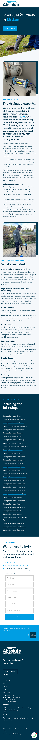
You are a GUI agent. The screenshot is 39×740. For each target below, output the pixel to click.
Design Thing (17, 734)
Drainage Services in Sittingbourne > (15, 426)
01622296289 (10, 695)
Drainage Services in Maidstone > (14, 480)
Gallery (5, 684)
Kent (22, 117)
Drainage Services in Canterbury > (14, 440)
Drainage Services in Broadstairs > (14, 527)
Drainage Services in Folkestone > (14, 477)
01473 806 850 (12, 700)
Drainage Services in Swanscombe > (15, 473)
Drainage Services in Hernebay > (14, 507)
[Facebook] (6, 715)
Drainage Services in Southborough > (15, 446)
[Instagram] (3, 715)
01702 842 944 (10, 562)
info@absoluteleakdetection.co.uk (16, 565)
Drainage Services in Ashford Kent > (15, 501)
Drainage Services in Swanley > (13, 453)
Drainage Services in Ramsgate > (14, 460)
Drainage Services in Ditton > (12, 504)
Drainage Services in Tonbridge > (14, 419)
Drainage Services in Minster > (13, 443)
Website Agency (7, 734)
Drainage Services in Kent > (12, 416)
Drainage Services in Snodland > (13, 436)
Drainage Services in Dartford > (13, 514)
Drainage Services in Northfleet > (14, 456)
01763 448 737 (16, 698)
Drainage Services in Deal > (12, 511)
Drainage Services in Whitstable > (14, 429)
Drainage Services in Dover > (12, 497)
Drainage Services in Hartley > (13, 433)
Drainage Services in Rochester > (14, 490)
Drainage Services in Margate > (13, 470)
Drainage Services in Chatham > (13, 423)
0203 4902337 (12, 702)
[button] (34, 735)
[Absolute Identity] (11, 1)
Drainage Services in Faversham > (14, 487)
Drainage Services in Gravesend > (14, 463)
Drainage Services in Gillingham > (14, 467)
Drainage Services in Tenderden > (14, 484)
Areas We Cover (7, 681)
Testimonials (6, 678)
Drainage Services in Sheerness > (14, 530)
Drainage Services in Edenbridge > (14, 494)
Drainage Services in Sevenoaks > (14, 523)
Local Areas (26, 729)
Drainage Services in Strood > (12, 450)
